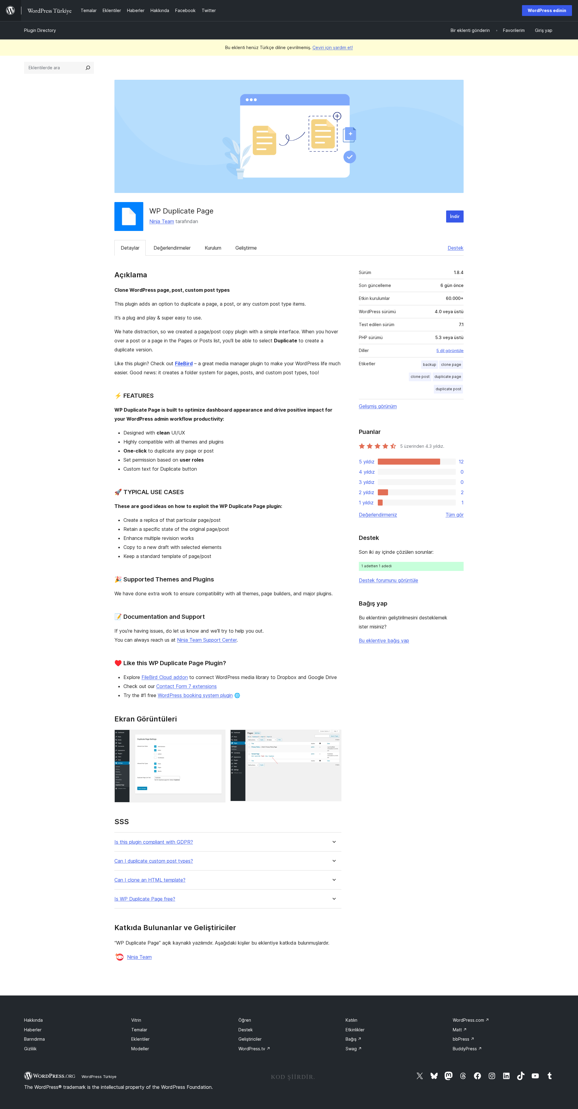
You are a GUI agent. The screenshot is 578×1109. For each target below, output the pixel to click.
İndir (455, 216)
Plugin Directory (40, 30)
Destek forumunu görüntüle (388, 580)
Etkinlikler (355, 1029)
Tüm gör (455, 515)
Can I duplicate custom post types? (153, 861)
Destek (456, 248)
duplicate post (448, 389)
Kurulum (213, 248)
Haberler (33, 1029)
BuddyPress (467, 1048)
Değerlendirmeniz (378, 515)
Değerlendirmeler (172, 248)
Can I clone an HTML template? (149, 880)
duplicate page (447, 376)
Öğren (244, 1020)
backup (429, 364)
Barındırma (34, 1039)
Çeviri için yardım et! (332, 47)
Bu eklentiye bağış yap (384, 640)
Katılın (351, 1020)
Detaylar (130, 248)
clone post (420, 376)
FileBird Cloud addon (164, 677)
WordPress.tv (254, 1048)
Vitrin (136, 1020)
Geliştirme (246, 248)
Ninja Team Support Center (207, 640)
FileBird (184, 363)
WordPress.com (471, 1020)
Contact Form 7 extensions (186, 686)
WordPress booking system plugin (195, 695)
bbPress (463, 1039)
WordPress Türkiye (99, 1076)
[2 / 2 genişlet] (333, 738)
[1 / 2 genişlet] (217, 738)
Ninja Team (161, 221)
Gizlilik (30, 1048)
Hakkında (33, 1020)
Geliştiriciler (250, 1039)
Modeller (140, 1048)
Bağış (354, 1039)
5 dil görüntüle (450, 350)
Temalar (139, 1029)
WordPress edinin (547, 10)
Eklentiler (140, 1039)
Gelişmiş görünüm (378, 406)
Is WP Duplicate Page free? (144, 899)
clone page (451, 364)
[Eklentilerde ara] (88, 68)
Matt (460, 1029)
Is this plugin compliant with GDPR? (153, 842)
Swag (354, 1048)
